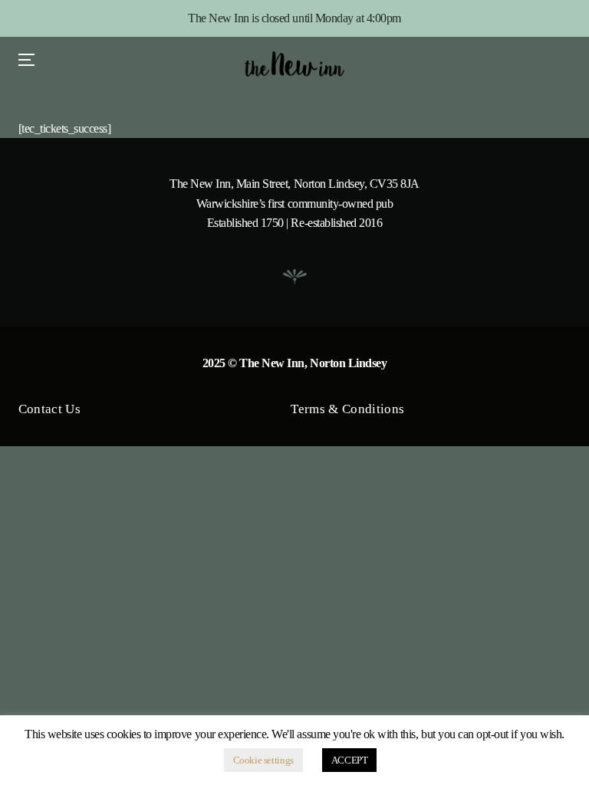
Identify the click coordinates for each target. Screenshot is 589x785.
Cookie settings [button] (263, 760)
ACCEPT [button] (349, 760)
